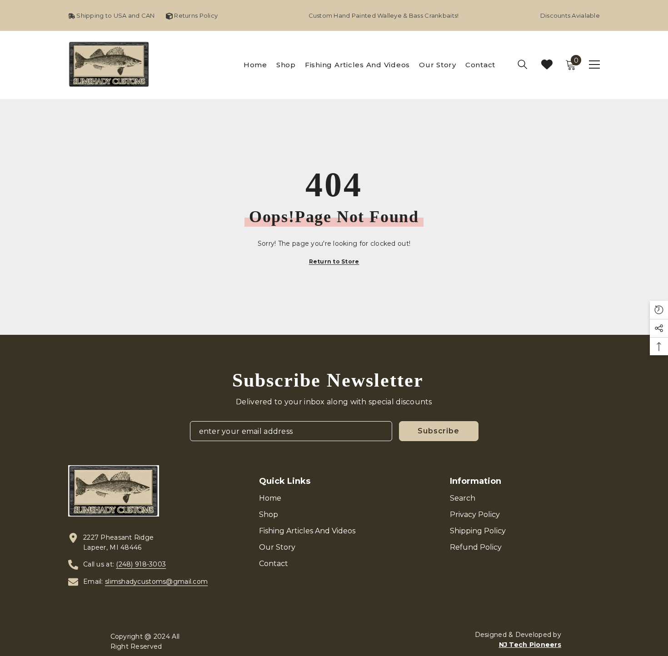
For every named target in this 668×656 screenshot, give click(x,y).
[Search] (522, 64)
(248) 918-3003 (141, 564)
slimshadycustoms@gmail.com (156, 581)
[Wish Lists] (547, 64)
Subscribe (438, 431)
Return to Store (334, 261)
